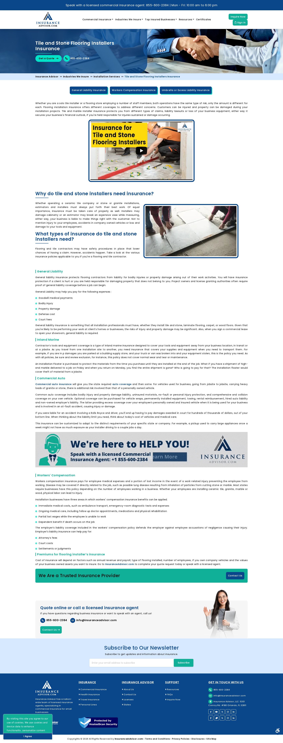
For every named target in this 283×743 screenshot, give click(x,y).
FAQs (169, 694)
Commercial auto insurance (53, 384)
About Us (128, 689)
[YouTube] (216, 711)
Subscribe (183, 662)
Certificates (203, 19)
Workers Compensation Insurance (133, 90)
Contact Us (235, 575)
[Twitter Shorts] (222, 718)
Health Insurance (90, 694)
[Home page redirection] (55, 688)
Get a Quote (47, 58)
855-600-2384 (79, 58)
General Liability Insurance (89, 90)
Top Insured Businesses (160, 19)
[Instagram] (228, 711)
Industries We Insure (128, 19)
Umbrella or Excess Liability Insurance (186, 90)
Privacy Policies (180, 738)
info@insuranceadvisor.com (96, 620)
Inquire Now (238, 16)
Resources (185, 19)
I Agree (28, 736)
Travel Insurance (89, 699)
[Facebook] (210, 711)
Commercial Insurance (96, 19)
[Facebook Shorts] (210, 718)
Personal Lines (88, 704)
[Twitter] (222, 711)
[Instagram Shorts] (228, 718)
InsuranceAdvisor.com (119, 564)
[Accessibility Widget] (277, 731)
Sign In (241, 22)
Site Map (211, 738)
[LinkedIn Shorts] (233, 718)
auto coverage (122, 384)
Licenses (128, 699)
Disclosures (198, 738)
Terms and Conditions (157, 738)
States (127, 704)
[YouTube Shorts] (216, 718)
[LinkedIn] (233, 711)
